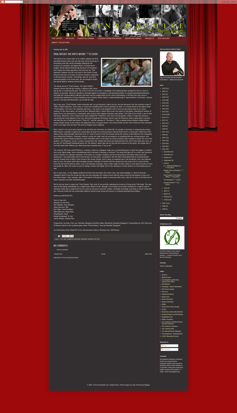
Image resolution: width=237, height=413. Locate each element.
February (167, 197)
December (167, 152)
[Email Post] (59, 236)
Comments (166, 349)
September (168, 160)
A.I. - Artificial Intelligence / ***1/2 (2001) (172, 166)
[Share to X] (68, 236)
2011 (164, 120)
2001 (64, 239)
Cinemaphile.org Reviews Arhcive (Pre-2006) (170, 280)
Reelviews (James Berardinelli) (172, 312)
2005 (164, 138)
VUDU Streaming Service (170, 336)
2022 (164, 91)
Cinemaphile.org (174, 372)
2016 (164, 109)
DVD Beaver (166, 284)
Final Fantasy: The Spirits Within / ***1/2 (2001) (172, 176)
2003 (164, 143)
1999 (164, 206)
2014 (164, 114)
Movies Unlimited (167, 302)
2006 (164, 135)
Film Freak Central (168, 289)
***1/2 (61, 239)
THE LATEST (57, 38)
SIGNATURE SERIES (133, 38)
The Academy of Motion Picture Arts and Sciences (172, 323)
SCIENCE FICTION (94, 239)
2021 (164, 94)
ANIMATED (70, 239)
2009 (164, 126)
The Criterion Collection (170, 326)
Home (103, 254)
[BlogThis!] (65, 236)
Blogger (147, 385)
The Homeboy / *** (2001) (172, 180)
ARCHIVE (77, 239)
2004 (164, 140)
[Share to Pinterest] (72, 236)
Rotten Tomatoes (167, 319)
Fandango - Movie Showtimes (172, 287)
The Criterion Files (168, 329)
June (166, 188)
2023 (164, 88)
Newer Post (58, 254)
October (166, 157)
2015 (164, 112)
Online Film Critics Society (170, 307)
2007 (164, 132)
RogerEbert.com (167, 317)
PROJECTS (149, 38)
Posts (165, 346)
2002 (164, 146)
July (165, 163)
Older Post (148, 254)
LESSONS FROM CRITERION (109, 38)
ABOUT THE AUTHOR (60, 42)
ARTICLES (70, 38)
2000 (164, 203)
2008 (164, 129)
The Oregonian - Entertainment (172, 334)
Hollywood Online (168, 294)
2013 (164, 117)
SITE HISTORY (164, 38)
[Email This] (63, 236)
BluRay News (166, 277)
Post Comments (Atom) (70, 257)
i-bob (133, 385)
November (167, 154)
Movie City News (167, 299)
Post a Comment (62, 250)
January (167, 200)
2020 (164, 97)
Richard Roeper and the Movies (172, 314)
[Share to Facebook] (70, 236)
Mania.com (165, 297)
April (165, 191)
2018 (164, 103)
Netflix (164, 304)
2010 (164, 123)
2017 (164, 106)
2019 (164, 100)
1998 (164, 209)
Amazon (164, 275)
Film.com (165, 292)
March (166, 194)
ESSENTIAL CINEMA (86, 38)
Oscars (164, 309)
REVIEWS (84, 239)
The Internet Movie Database (171, 331)
